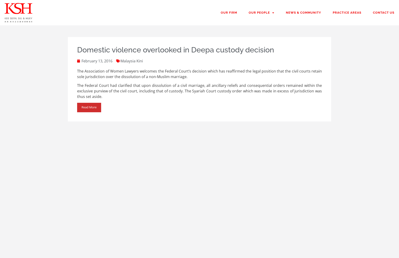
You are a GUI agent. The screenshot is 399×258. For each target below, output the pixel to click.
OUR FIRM (229, 12)
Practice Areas (347, 12)
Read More (89, 107)
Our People (259, 12)
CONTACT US (383, 12)
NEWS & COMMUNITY (303, 12)
